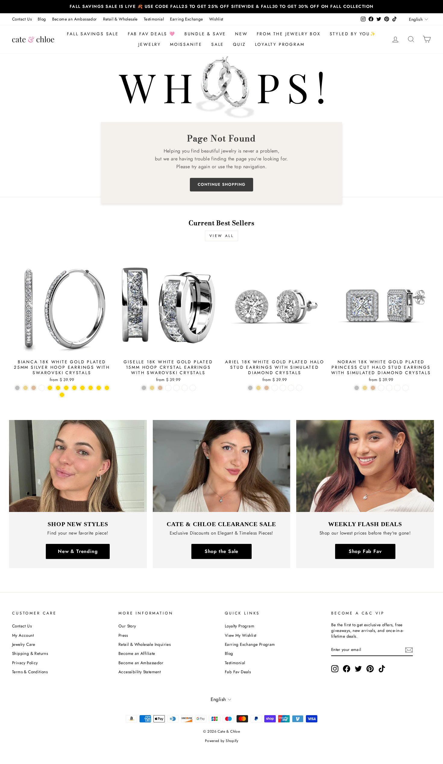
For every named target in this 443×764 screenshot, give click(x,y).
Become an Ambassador (74, 19)
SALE (217, 44)
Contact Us (22, 19)
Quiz (239, 44)
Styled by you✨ (353, 34)
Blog (42, 19)
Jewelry (149, 44)
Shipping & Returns (30, 653)
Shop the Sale (221, 551)
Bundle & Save (205, 34)
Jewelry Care (23, 644)
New (241, 34)
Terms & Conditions (30, 672)
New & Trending (78, 551)
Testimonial (154, 19)
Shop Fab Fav (365, 551)
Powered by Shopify (221, 740)
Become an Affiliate (136, 653)
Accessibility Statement (139, 672)
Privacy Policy (25, 663)
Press (123, 635)
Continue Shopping (221, 184)
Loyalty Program (280, 44)
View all (221, 235)
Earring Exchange (186, 19)
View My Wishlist (240, 635)
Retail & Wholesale (120, 19)
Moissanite (186, 44)
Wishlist (216, 19)
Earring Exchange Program (250, 644)
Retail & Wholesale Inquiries (144, 644)
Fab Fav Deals (238, 672)
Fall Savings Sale (93, 34)
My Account (23, 635)
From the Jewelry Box (289, 34)
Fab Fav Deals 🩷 (151, 34)
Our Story (127, 626)
